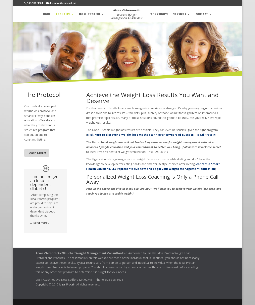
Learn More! (36, 153)
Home (47, 14)
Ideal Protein (89, 14)
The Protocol (42, 95)
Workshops (159, 14)
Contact (201, 14)
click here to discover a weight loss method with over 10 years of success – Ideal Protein (151, 135)
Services (179, 14)
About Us (63, 14)
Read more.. (41, 223)
